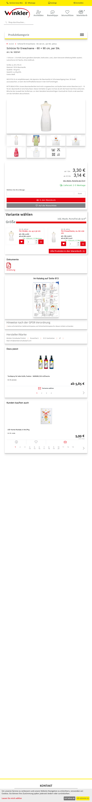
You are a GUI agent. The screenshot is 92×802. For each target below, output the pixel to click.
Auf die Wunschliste (47, 205)
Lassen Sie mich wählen (12, 798)
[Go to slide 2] (41, 393)
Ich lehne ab (69, 798)
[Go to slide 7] (44, 447)
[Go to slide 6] (39, 447)
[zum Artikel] (12, 236)
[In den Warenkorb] (65, 442)
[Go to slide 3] (46, 393)
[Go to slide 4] (51, 393)
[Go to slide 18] (48, 448)
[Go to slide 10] (58, 447)
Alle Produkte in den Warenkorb (66, 251)
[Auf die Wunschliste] (36, 442)
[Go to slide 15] (34, 448)
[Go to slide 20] (58, 448)
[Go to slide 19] (53, 448)
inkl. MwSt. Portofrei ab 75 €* (74, 181)
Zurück (11, 44)
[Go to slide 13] (72, 447)
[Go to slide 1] (36, 393)
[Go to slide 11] (63, 447)
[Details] (16, 442)
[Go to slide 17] (44, 448)
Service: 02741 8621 (16, 3)
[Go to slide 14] (29, 448)
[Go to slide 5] (34, 447)
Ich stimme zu (83, 798)
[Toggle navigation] (81, 34)
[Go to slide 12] (68, 447)
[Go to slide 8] (48, 447)
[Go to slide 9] (53, 447)
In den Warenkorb (48, 200)
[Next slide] (83, 393)
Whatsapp (31, 3)
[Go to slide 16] (39, 448)
